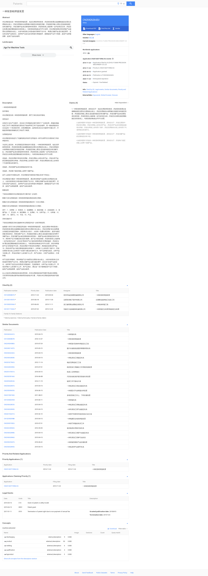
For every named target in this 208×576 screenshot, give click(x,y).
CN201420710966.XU (11, 469)
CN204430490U (9, 367)
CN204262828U (9, 358)
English (97, 34)
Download (113, 529)
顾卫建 (91, 38)
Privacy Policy (122, 573)
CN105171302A (9, 309)
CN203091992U (9, 423)
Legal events (99, 89)
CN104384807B (9, 339)
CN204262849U (9, 409)
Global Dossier (106, 95)
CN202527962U (9, 362)
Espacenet (96, 95)
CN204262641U (9, 334)
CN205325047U (9, 442)
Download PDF (91, 28)
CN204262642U (9, 353)
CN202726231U (9, 414)
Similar (117, 28)
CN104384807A (9, 295)
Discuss (115, 95)
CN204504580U (9, 343)
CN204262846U (9, 437)
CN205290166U (9, 376)
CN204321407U (9, 348)
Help (132, 573)
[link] (9, 537)
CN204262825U (9, 404)
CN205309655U (9, 390)
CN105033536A (9, 304)
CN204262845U (9, 447)
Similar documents (110, 89)
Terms (112, 573)
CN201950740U (9, 395)
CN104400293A (9, 400)
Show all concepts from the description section (20, 559)
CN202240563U (9, 428)
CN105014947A (9, 300)
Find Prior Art (105, 28)
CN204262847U (9, 386)
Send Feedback (87, 573)
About (77, 573)
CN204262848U (9, 433)
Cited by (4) (90, 89)
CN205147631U (9, 372)
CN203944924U (9, 381)
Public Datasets (101, 573)
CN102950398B (9, 419)
